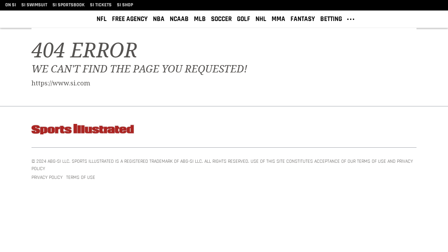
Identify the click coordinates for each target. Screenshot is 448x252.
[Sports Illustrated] (83, 130)
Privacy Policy (47, 177)
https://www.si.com (60, 83)
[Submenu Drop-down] (350, 18)
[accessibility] (437, 19)
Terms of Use (80, 177)
